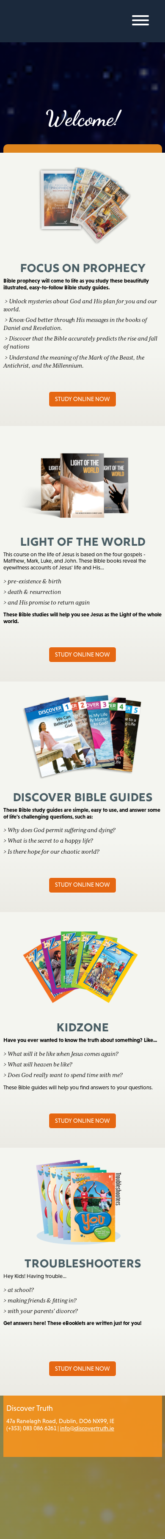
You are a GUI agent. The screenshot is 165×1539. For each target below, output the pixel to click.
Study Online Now (82, 399)
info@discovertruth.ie (87, 1428)
